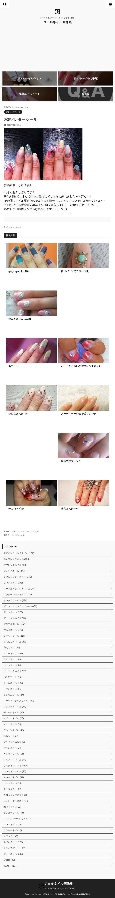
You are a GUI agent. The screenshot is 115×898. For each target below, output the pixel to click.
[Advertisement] (57, 48)
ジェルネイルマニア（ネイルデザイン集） (60, 888)
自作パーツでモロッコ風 (75, 271)
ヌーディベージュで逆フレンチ (78, 413)
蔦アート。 (14, 366)
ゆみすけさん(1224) (19, 318)
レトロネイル (18, 535)
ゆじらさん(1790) (18, 413)
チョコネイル (16, 508)
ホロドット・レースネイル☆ (25, 531)
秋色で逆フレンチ (71, 461)
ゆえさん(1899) (69, 508)
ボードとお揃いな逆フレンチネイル (81, 366)
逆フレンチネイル (14, 227)
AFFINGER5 (85, 894)
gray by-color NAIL (19, 271)
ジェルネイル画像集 (57, 22)
